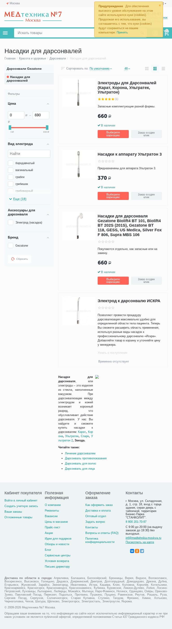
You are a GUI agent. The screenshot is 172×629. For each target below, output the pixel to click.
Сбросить (22, 259)
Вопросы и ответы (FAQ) (101, 533)
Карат (82, 432)
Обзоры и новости (57, 544)
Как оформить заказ (99, 505)
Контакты (91, 527)
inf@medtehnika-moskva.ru (143, 538)
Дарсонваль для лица (80, 468)
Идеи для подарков (58, 538)
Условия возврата (57, 561)
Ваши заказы (13, 511)
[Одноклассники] (137, 551)
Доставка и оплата (98, 510)
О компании (53, 505)
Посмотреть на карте (140, 542)
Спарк (85, 436)
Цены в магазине (56, 521)
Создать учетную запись (21, 506)
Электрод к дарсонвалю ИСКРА (129, 301)
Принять (122, 32)
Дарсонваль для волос (80, 463)
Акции (49, 533)
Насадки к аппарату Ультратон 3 (130, 154)
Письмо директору (57, 566)
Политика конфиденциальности (99, 540)
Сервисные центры (57, 555)
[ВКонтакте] (132, 551)
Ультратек (72, 436)
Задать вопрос (95, 521)
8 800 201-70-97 (136, 521)
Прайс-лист (52, 527)
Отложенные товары (18, 517)
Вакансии (51, 516)
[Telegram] (142, 551)
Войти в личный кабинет (20, 500)
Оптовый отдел (95, 516)
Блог (48, 549)
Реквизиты (52, 510)
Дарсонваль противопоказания (86, 458)
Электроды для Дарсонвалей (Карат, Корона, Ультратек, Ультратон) (127, 87)
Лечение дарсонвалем (80, 453)
